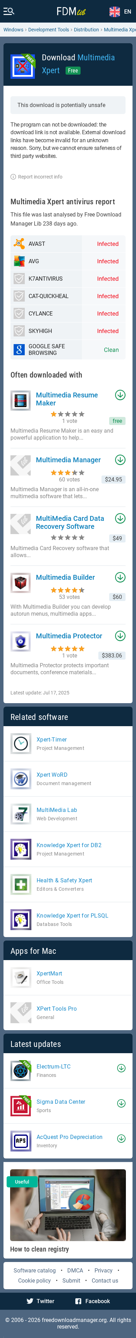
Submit (71, 1280)
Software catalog (35, 1270)
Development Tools (48, 29)
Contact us (105, 1280)
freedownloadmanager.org (74, 1320)
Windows (13, 29)
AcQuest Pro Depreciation (70, 1137)
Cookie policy (34, 1280)
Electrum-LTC (54, 1066)
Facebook (97, 1301)
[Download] (121, 1068)
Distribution (86, 29)
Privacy (104, 1270)
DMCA (75, 1270)
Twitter (45, 1301)
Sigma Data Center (61, 1101)
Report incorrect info (40, 177)
